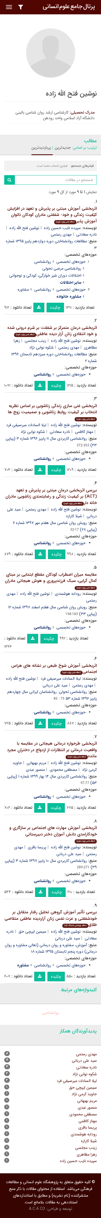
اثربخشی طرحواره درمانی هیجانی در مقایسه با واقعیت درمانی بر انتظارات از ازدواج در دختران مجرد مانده (52, 750)
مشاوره (23, 289)
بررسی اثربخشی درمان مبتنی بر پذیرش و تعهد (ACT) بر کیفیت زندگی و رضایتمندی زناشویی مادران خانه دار (51, 496)
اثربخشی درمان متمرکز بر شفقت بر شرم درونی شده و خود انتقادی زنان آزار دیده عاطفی (52, 331)
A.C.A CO (37, 1209)
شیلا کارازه (74, 516)
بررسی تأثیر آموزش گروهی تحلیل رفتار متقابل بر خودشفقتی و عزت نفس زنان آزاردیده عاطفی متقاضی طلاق (50, 918)
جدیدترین (63, 147)
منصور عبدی (35, 770)
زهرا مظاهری (87, 1154)
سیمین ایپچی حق (32, 931)
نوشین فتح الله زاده (24, 228)
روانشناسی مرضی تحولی (61, 268)
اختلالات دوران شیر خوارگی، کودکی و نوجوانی (45, 275)
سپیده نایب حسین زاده (62, 228)
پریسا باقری (37, 847)
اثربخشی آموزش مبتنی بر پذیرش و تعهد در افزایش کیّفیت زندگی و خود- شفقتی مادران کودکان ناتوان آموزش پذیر (52, 215)
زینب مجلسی (35, 341)
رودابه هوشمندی (68, 594)
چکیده (55, 307)
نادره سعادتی (60, 432)
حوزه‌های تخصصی (71, 262)
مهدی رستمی (61, 234)
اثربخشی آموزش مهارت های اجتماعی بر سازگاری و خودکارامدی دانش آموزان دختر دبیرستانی (53, 833)
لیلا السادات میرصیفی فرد (26, 425)
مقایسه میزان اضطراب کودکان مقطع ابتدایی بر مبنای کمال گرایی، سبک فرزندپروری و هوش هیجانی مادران (51, 580)
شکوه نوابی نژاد (41, 347)
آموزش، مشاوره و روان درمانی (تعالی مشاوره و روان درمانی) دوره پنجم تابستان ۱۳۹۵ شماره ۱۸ (51, 948)
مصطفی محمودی (63, 770)
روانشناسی (42, 262)
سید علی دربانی (55, 685)
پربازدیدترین (41, 147)
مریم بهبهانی (36, 763)
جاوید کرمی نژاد (84, 1094)
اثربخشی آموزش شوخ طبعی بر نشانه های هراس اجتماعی (54, 668)
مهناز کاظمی (84, 432)
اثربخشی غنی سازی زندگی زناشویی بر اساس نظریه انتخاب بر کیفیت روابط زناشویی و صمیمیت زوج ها (52, 412)
